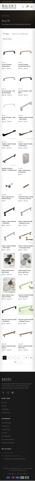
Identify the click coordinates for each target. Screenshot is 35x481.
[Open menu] (31, 7)
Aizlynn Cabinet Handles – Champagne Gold (25, 246)
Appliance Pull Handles (8, 443)
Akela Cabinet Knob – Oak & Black (8, 271)
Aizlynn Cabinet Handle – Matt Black (9, 222)
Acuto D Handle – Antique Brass (7, 65)
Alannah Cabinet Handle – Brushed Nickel (25, 296)
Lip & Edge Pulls (6, 436)
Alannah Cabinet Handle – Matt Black (9, 320)
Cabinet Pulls (5, 426)
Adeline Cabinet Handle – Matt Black (9, 144)
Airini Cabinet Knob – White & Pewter (8, 197)
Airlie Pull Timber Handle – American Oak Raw (25, 197)
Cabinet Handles (6, 422)
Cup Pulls (4, 433)
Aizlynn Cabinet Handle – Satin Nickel (9, 246)
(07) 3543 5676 (8, 453)
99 (15, 362)
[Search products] (23, 7)
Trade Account (6, 412)
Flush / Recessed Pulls (8, 439)
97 (26, 358)
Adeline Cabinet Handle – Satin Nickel (25, 144)
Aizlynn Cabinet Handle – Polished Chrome (25, 222)
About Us (4, 402)
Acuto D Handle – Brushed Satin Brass (24, 65)
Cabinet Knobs (6, 429)
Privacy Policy (11, 473)
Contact (4, 406)
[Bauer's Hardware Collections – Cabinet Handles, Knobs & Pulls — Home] (9, 6)
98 (31, 358)
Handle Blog (5, 409)
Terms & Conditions (22, 473)
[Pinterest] (12, 392)
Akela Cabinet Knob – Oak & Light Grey (24, 271)
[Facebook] (3, 392)
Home (3, 16)
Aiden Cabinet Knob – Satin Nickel (24, 171)
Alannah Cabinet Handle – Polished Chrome (25, 320)
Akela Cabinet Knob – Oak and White (8, 296)
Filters (7, 34)
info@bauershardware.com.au (12, 456)
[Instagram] (8, 392)
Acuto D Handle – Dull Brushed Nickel (8, 92)
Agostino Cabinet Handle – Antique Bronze (9, 169)
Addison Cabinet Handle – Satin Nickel (25, 118)
